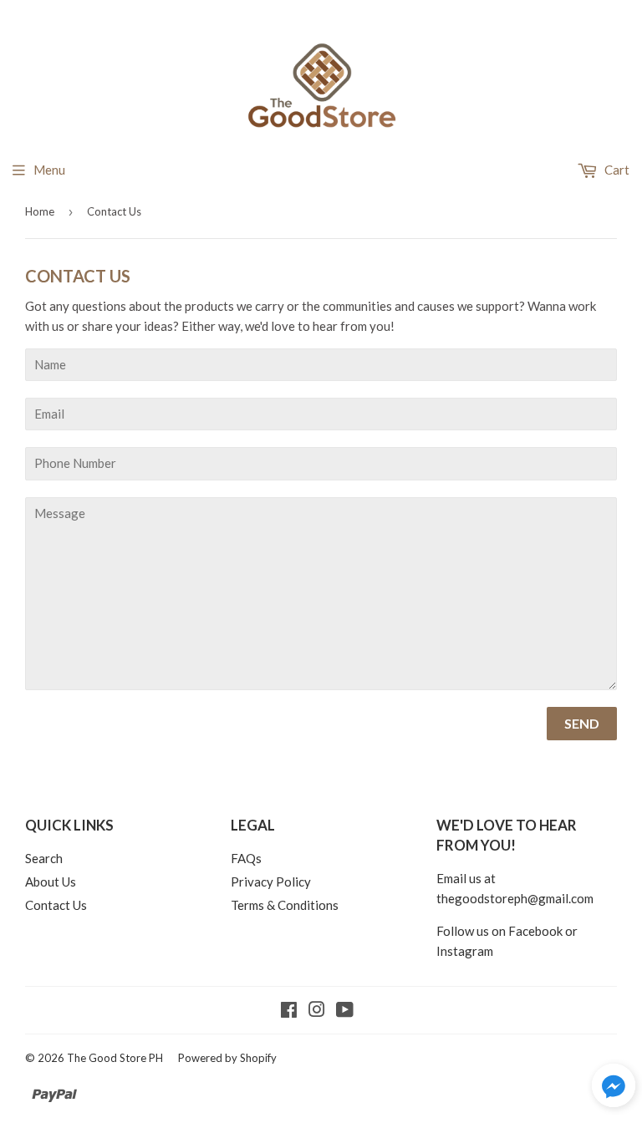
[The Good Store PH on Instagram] (316, 1011)
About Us (50, 881)
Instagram (464, 950)
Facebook (535, 930)
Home (39, 211)
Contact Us (56, 904)
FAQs (246, 858)
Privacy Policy (271, 881)
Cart (615, 169)
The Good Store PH (115, 1058)
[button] (613, 1088)
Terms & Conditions (285, 904)
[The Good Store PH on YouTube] (345, 1011)
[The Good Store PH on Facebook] (289, 1011)
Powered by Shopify (227, 1058)
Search (44, 858)
